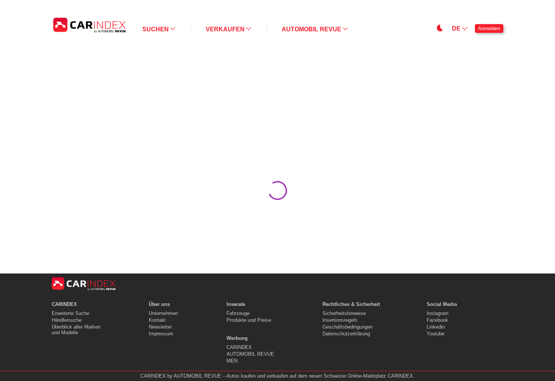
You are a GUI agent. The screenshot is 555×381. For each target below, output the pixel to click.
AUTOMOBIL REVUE (250, 354)
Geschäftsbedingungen (347, 327)
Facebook (437, 320)
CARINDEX (239, 347)
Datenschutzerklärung (346, 333)
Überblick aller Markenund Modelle (76, 329)
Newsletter (160, 327)
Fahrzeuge (238, 313)
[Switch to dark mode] (369, 6)
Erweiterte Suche (70, 313)
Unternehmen (163, 313)
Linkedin (436, 327)
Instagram (438, 313)
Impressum (161, 333)
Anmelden (489, 28)
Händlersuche (67, 320)
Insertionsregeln (339, 320)
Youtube (435, 333)
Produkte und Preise (249, 320)
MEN (232, 361)
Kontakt (157, 320)
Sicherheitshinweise (344, 313)
